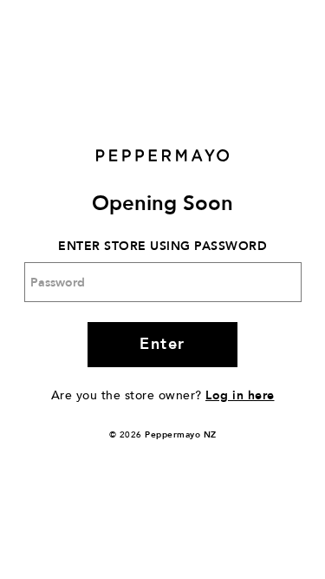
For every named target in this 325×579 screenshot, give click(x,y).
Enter (162, 344)
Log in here (240, 395)
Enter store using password (162, 246)
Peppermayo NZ (181, 435)
